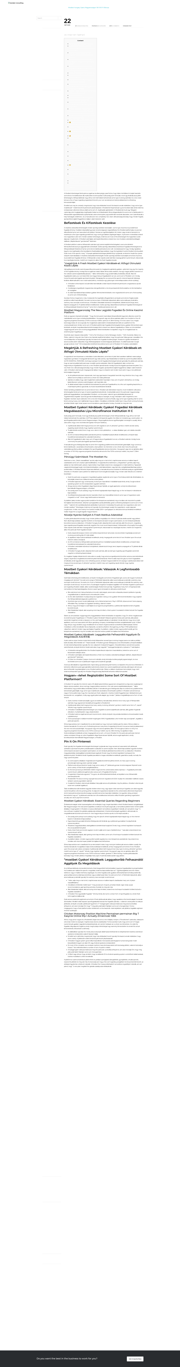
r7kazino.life (43, 947)
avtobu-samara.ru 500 (46, 428)
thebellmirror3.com (45, 1074)
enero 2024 (43, 163)
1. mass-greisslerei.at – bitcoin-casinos (48, 224)
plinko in (41, 867)
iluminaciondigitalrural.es (47, 650)
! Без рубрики (43, 215)
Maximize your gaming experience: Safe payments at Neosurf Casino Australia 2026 (47, 42)
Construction (50, 1273)
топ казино (41, 1341)
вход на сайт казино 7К (45, 1290)
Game (41, 630)
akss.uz (41, 359)
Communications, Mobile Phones (46, 564)
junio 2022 (42, 189)
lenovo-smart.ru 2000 (46, 702)
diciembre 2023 (44, 166)
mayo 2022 (42, 193)
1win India (42, 252)
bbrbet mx (42, 466)
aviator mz (42, 420)
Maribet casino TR (45, 709)
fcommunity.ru (44, 611)
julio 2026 (42, 97)
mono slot (42, 736)
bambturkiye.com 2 (45, 443)
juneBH (41, 665)
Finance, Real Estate (45, 615)
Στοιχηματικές (43, 1155)
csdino (41, 573)
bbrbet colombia (44, 463)
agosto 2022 (43, 182)
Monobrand (43, 740)
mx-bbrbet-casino (45, 782)
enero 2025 (42, 143)
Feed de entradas (45, 1184)
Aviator (41, 397)
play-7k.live (42, 859)
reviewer (42, 963)
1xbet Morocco (44, 305)
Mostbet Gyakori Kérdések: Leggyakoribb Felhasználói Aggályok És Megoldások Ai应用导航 (82, 86)
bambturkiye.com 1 (45, 440)
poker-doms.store (45, 882)
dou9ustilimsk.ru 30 (45, 584)
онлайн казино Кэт (44, 1309)
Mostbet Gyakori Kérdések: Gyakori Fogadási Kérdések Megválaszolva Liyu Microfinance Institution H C (82, 68)
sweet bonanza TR (45, 1062)
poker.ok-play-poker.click (47, 886)
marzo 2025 (43, 136)
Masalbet (42, 713)
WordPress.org (44, 1192)
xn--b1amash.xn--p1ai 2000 (47, 1147)
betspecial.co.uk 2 (45, 474)
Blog (40, 486)
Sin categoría (102, 25)
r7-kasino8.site (43, 943)
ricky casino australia (45, 1001)
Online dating (43, 813)
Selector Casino (50, 1280)
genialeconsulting (82, 25)
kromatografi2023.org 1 (46, 698)
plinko (41, 863)
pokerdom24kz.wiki (45, 909)
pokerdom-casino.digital (47, 894)
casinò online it (44, 538)
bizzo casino (43, 482)
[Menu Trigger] (169, 3)
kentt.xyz (42, 683)
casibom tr (42, 515)
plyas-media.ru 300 (45, 878)
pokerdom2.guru (44, 905)
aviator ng (42, 424)
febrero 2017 (43, 201)
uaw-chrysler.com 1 (45, 1089)
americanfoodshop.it (45, 367)
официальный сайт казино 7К (47, 1313)
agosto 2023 (43, 170)
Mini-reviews (43, 725)
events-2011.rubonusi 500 (47, 604)
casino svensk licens (45, 542)
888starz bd (43, 355)
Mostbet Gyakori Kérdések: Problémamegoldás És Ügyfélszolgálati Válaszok (82, 185)
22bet (41, 328)
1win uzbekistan (44, 263)
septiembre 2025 (44, 113)
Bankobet (42, 451)
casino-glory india (44, 552)
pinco (41, 855)
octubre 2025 (43, 109)
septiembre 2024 (44, 155)
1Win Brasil (42, 236)
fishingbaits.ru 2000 (45, 619)
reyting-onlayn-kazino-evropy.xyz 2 (45, 984)
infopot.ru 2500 (44, 653)
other (41, 817)
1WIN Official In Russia (46, 256)
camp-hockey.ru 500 (46, 507)
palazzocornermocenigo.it (47, 832)
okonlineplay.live (44, 798)
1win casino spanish (45, 244)
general (41, 638)
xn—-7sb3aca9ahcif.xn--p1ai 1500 (49, 1133)
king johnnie (43, 690)
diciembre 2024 (44, 147)
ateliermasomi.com (45, 394)
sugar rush (42, 1054)
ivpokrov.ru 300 (44, 661)
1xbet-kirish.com (44, 321)
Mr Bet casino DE (45, 775)
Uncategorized (44, 1093)
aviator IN (42, 413)
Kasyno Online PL (45, 673)
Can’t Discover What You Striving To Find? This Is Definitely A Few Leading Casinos (81, 176)
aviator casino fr (44, 409)
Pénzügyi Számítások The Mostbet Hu (82, 73)
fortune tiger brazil (45, 623)
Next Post (136, 974)
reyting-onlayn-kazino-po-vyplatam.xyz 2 (46, 990)
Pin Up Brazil (43, 844)
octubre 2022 (43, 174)
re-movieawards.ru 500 (46, 955)
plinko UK (42, 871)
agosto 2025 (43, 117)
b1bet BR (42, 436)
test (40, 1070)
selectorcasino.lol (44, 1020)
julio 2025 (42, 120)
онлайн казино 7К (43, 1306)
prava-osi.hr (42, 928)
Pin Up (41, 840)
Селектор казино (51, 1286)
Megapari (42, 717)
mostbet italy (43, 755)
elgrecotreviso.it (44, 600)
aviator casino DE (44, 405)
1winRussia (42, 275)
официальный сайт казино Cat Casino (47, 1318)
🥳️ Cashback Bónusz (76, 136)
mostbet (99, 241)
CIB (40, 559)
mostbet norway (44, 759)
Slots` (41, 1039)
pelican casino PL (44, 836)
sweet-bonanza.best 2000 (47, 1066)
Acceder (42, 1180)
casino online (48, 1270)
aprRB (41, 382)
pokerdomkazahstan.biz (47, 917)
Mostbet (42, 752)
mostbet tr (42, 767)
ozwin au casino (44, 821)
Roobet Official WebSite (47, 1012)
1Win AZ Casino (44, 233)
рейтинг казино (42, 1331)
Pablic (41, 828)
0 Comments (115, 25)
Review (41, 959)
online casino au (44, 809)
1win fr (41, 248)
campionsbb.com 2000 (46, 511)
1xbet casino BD (44, 282)
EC (40, 596)
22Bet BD (42, 332)
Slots (40, 1035)
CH (40, 555)
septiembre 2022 (44, 178)
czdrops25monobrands (46, 577)
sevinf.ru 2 (42, 1028)
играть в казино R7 (44, 1296)
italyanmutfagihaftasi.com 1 (48, 657)
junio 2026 (42, 101)
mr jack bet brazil (44, 778)
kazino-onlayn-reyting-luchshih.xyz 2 (45, 678)
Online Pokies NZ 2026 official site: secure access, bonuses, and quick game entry (48, 51)
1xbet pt (41, 309)
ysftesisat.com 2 (44, 1151)
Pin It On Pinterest (75, 95)
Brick (39, 1270)
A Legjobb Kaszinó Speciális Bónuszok (81, 120)
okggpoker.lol (43, 794)
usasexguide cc (44, 1100)
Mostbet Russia (44, 763)
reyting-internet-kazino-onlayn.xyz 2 (46, 968)
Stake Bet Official (45, 1051)
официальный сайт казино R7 (47, 1322)
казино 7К (56, 1296)
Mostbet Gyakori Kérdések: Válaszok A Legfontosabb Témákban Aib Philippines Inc (81, 140)
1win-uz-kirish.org (44, 271)
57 (40, 351)
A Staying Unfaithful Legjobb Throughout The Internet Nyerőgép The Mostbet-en (82, 147)
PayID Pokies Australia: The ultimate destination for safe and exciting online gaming (48, 67)
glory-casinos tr (44, 642)
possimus (40, 1280)
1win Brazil (42, 240)
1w (40, 229)
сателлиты (42, 1162)
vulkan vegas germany (46, 1120)
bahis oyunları (52, 1267)
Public (41, 936)
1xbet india (42, 290)
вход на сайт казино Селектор (47, 1293)
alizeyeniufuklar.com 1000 (47, 363)
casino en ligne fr (44, 526)
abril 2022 (42, 197)
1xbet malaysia (44, 302)
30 (40, 340)
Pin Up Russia (43, 851)
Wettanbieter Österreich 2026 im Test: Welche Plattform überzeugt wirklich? (48, 34)
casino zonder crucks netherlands (45, 547)
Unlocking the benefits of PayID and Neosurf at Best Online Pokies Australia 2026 (48, 59)
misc (40, 729)
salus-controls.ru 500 (45, 1016)
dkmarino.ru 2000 (45, 581)
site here (40, 1283)
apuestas (42, 386)
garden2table (43, 634)
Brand (41, 499)
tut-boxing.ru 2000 (45, 1085)
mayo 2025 (42, 128)
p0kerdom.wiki (44, 825)
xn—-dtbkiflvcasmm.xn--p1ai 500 (49, 1143)
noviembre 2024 (44, 151)
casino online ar (44, 534)
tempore (40, 1286)
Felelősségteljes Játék (76, 181)
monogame (43, 744)
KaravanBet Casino (45, 669)
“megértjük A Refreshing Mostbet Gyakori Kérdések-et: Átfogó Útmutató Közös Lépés (82, 48)
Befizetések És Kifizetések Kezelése (81, 44)
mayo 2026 (42, 105)
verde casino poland (45, 1108)
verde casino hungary (46, 1104)
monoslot (42, 748)
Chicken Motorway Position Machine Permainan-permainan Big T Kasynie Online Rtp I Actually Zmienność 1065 (81, 111)
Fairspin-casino (44, 607)
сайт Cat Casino (42, 1335)
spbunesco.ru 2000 (45, 1047)
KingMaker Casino (45, 694)
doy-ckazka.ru (43, 588)
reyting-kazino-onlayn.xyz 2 (48, 973)
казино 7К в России (44, 1300)
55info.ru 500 (43, 348)
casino (41, 522)
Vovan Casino (43, 1116)
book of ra (42, 489)
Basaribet (42, 459)
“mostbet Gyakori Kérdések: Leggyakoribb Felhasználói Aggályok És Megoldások (82, 104)
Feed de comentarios (46, 1188)
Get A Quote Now (135, 1359)
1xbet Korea (43, 294)
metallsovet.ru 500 (45, 721)
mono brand (43, 732)
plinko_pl (42, 874)
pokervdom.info (44, 920)
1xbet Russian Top (45, 317)
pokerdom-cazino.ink (46, 897)
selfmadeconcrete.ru (46, 1024)
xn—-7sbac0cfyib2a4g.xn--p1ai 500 (48, 1138)
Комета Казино (44, 1159)
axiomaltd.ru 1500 (45, 432)
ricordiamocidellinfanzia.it (47, 1005)
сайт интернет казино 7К (45, 1338)
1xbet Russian (43, 313)
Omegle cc (42, 805)
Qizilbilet (42, 940)
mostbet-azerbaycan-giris (47, 771)
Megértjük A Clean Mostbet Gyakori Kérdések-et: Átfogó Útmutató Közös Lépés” (81, 62)
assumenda (41, 1267)
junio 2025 (42, 124)
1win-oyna (42, 267)
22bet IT (41, 336)
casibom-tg (43, 519)
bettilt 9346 (43, 478)
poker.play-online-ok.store (47, 890)
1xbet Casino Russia (45, 286)
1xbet (41, 279)
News (41, 790)
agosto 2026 (43, 94)
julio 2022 (42, 186)
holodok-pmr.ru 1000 (46, 646)
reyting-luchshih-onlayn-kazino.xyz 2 (46, 978)
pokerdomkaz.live (45, 913)
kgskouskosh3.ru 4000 (46, 686)
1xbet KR (42, 298)
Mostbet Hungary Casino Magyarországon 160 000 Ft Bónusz (107, 20)
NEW (41, 786)
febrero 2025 (43, 140)
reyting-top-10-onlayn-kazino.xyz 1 (48, 996)
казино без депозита (44, 1303)
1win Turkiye (43, 259)
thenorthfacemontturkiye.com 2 (49, 1077)
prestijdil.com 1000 (45, 932)
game (39, 1277)
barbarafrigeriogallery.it (46, 455)
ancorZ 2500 (43, 374)
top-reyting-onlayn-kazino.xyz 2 (49, 1081)
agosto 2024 (43, 159)
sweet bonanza (44, 1058)
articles (41, 390)
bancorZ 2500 (43, 447)
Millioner (55, 1277)
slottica (41, 1043)
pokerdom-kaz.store (45, 901)
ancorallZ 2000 (44, 371)
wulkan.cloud (43, 1123)
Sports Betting (50, 1283)
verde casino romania (46, 1112)
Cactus (41, 503)
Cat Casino (41, 1273)
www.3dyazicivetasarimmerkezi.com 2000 (49, 1129)
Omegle (42, 801)
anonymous (43, 378)
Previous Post (73, 974)
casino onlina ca (44, 530)
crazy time (42, 569)
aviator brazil (43, 401)
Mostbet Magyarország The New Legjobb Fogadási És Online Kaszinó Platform (81, 55)
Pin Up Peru (43, 848)
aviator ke (42, 417)
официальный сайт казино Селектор (46, 1327)
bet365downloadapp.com (47, 470)
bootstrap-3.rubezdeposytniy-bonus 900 (47, 495)
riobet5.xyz (42, 1008)
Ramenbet (42, 951)
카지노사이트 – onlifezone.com (48, 1166)
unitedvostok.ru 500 (45, 1097)
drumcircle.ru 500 (45, 592)
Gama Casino (43, 627)
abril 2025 (42, 132)
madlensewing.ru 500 (46, 706)
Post (40, 924)
